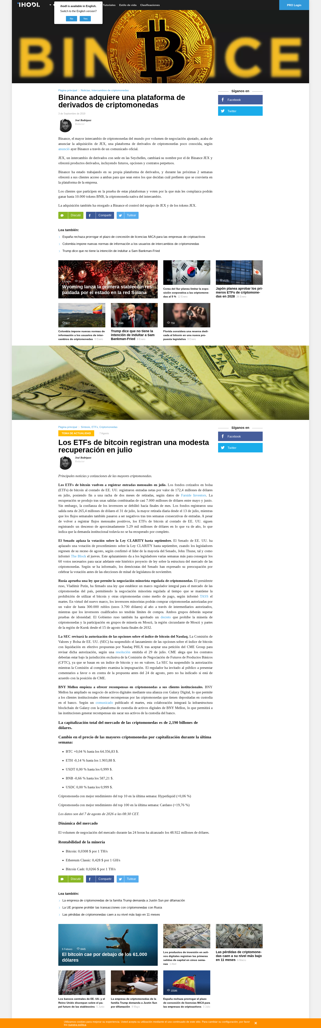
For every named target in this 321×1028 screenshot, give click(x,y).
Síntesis (85, 426)
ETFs (95, 426)
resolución (123, 652)
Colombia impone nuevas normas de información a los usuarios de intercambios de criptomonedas (130, 244)
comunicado (104, 703)
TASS (204, 596)
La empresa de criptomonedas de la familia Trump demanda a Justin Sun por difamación (123, 900)
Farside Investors (193, 495)
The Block (78, 556)
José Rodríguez (83, 120)
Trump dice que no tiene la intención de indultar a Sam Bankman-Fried (111, 251)
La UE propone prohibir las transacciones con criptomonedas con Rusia (112, 907)
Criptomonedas (108, 426)
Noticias (85, 90)
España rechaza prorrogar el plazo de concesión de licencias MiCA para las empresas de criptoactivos (133, 237)
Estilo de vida (128, 5)
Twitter (232, 111)
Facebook (234, 99)
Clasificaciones (150, 5)
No (71, 18)
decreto (166, 617)
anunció (64, 149)
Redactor (80, 124)
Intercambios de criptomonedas (110, 90)
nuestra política (77, 1024)
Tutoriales (109, 5)
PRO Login (294, 5)
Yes (85, 18)
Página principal (67, 90)
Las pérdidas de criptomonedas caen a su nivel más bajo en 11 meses (111, 914)
